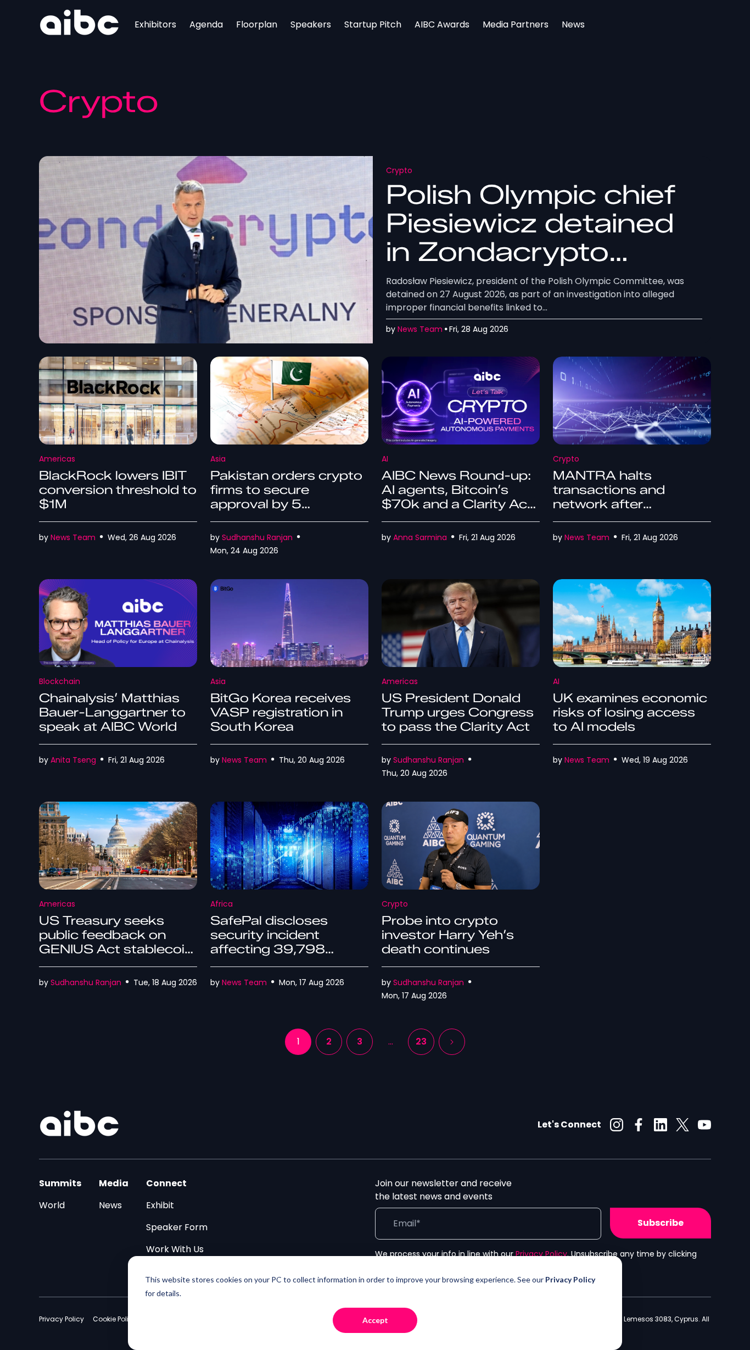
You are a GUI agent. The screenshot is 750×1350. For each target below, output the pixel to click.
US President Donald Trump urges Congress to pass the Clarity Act (458, 712)
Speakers (310, 24)
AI (385, 458)
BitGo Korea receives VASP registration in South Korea (280, 712)
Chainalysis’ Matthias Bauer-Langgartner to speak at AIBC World (112, 712)
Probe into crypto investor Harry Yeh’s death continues (448, 935)
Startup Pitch (372, 24)
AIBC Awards (442, 24)
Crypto (399, 170)
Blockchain (59, 681)
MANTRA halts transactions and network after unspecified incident (619, 497)
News (573, 24)
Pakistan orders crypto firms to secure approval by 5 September (286, 497)
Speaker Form (177, 1227)
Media (113, 1183)
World (52, 1205)
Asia (218, 458)
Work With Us (175, 1249)
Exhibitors (155, 24)
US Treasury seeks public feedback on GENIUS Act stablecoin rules (116, 942)
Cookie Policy (115, 1319)
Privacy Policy (541, 1253)
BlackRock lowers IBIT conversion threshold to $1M (118, 490)
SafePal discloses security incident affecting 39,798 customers (269, 942)
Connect (166, 1183)
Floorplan (256, 24)
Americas (57, 458)
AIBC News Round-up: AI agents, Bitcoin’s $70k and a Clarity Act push (457, 497)
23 (421, 1041)
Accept (375, 1320)
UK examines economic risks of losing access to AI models (630, 712)
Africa (221, 903)
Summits (60, 1183)
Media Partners (515, 24)
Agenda (206, 24)
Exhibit (160, 1205)
